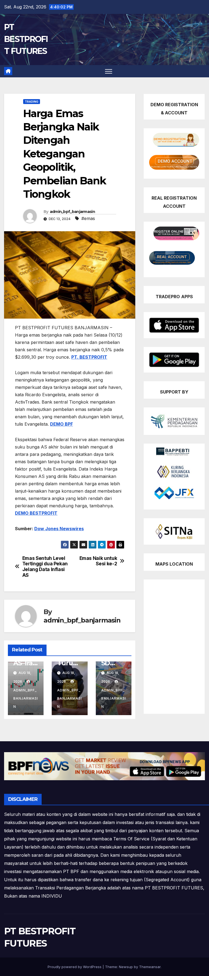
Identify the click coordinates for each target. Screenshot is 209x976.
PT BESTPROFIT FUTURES (26, 39)
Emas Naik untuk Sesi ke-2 (98, 561)
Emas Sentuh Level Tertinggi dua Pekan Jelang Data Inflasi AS (45, 567)
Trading (31, 101)
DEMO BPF (61, 424)
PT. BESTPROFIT (89, 357)
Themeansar (150, 967)
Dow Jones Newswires (59, 528)
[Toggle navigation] (108, 71)
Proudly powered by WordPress (75, 967)
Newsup (126, 967)
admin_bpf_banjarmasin (72, 211)
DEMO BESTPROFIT (36, 513)
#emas (88, 218)
